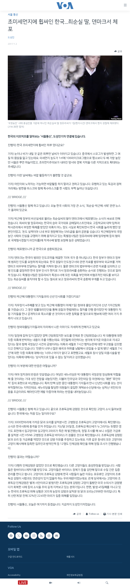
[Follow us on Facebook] (11, 535)
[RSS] (41, 535)
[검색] (107, 583)
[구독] (56, 535)
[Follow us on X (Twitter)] (18, 535)
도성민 (11, 37)
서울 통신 (13, 14)
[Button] (118, 51)
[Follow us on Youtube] (26, 535)
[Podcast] (49, 535)
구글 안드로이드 (15, 557)
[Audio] (79, 583)
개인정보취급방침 (75, 575)
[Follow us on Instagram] (33, 535)
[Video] (51, 583)
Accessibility (14, 575)
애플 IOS (70, 557)
